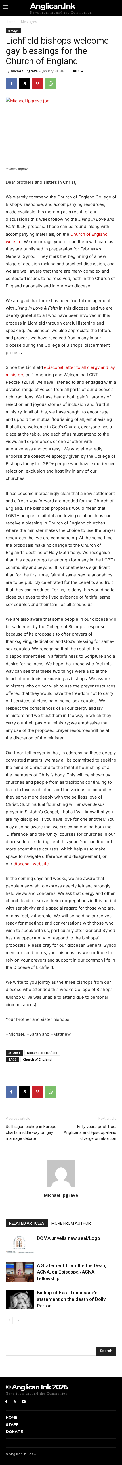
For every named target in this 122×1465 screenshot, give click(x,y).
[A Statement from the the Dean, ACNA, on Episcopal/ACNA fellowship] (20, 1272)
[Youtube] (24, 1402)
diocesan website (31, 863)
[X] (24, 83)
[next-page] (18, 1320)
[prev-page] (9, 1320)
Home (11, 21)
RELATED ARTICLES (27, 1223)
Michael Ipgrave (24, 71)
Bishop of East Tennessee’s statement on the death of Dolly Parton (71, 1299)
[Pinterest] (37, 83)
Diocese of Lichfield (42, 1052)
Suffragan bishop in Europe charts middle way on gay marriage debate (31, 1132)
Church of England (37, 1059)
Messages (29, 21)
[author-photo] (61, 1187)
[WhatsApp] (50, 83)
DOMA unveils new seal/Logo (68, 1238)
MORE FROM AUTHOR (71, 1223)
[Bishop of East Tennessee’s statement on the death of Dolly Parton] (20, 1299)
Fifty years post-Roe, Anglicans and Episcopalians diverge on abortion (90, 1132)
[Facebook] (11, 83)
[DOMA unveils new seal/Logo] (20, 1245)
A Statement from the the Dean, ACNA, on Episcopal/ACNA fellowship (71, 1272)
